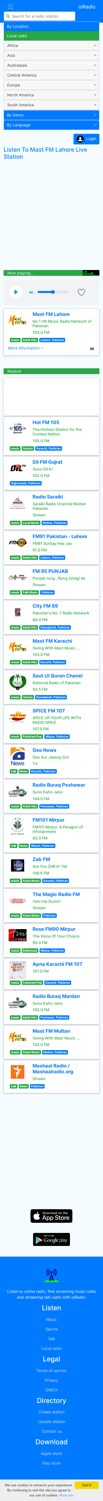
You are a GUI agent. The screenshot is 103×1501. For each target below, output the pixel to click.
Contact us (52, 1431)
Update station (51, 1421)
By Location (18, 26)
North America (20, 94)
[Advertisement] (51, 216)
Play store (51, 1463)
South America (20, 104)
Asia (11, 55)
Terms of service (51, 1370)
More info (66, 1495)
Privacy (51, 1380)
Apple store (51, 1453)
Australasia (17, 65)
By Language (18, 124)
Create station (51, 1411)
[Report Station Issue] (93, 348)
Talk (51, 1338)
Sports (52, 1329)
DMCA (51, 1389)
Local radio (17, 35)
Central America (21, 75)
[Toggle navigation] (10, 7)
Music (51, 1319)
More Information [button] (24, 348)
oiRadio (87, 7)
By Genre (15, 115)
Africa (12, 45)
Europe (13, 85)
